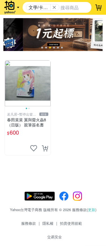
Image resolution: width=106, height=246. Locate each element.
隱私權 (47, 223)
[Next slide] (47, 83)
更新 (91, 209)
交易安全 (54, 236)
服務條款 (28, 223)
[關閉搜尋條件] (54, 7)
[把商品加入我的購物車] (45, 148)
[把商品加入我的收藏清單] (33, 148)
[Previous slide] (8, 83)
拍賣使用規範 (71, 223)
